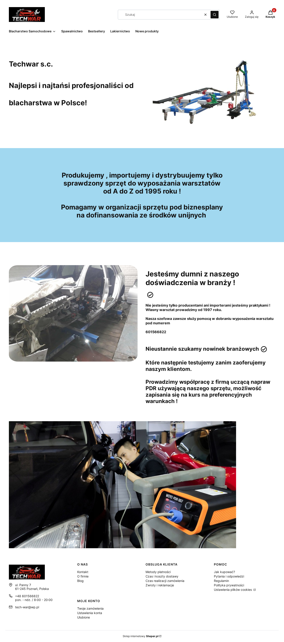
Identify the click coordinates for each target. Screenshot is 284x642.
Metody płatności (158, 572)
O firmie (83, 576)
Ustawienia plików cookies (233, 589)
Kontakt (82, 572)
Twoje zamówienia (90, 608)
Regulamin (221, 581)
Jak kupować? (224, 572)
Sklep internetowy (140, 636)
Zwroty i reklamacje (160, 585)
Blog (80, 581)
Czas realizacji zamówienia (165, 581)
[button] (215, 14)
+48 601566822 (27, 596)
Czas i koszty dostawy (162, 576)
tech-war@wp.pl (27, 607)
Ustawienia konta (89, 613)
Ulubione (83, 617)
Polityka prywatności (229, 585)
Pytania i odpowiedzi (229, 576)
